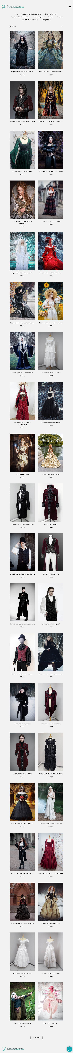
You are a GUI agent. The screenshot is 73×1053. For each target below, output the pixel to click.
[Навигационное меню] (70, 7)
